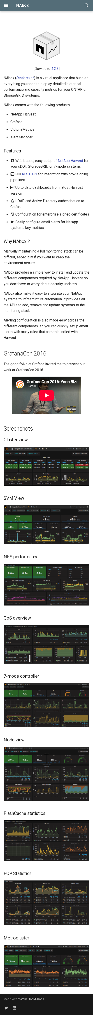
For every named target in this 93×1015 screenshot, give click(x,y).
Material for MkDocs (31, 999)
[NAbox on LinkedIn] (14, 1007)
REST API (29, 174)
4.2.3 (55, 68)
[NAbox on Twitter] (6, 1007)
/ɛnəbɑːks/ (25, 78)
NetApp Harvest (70, 161)
